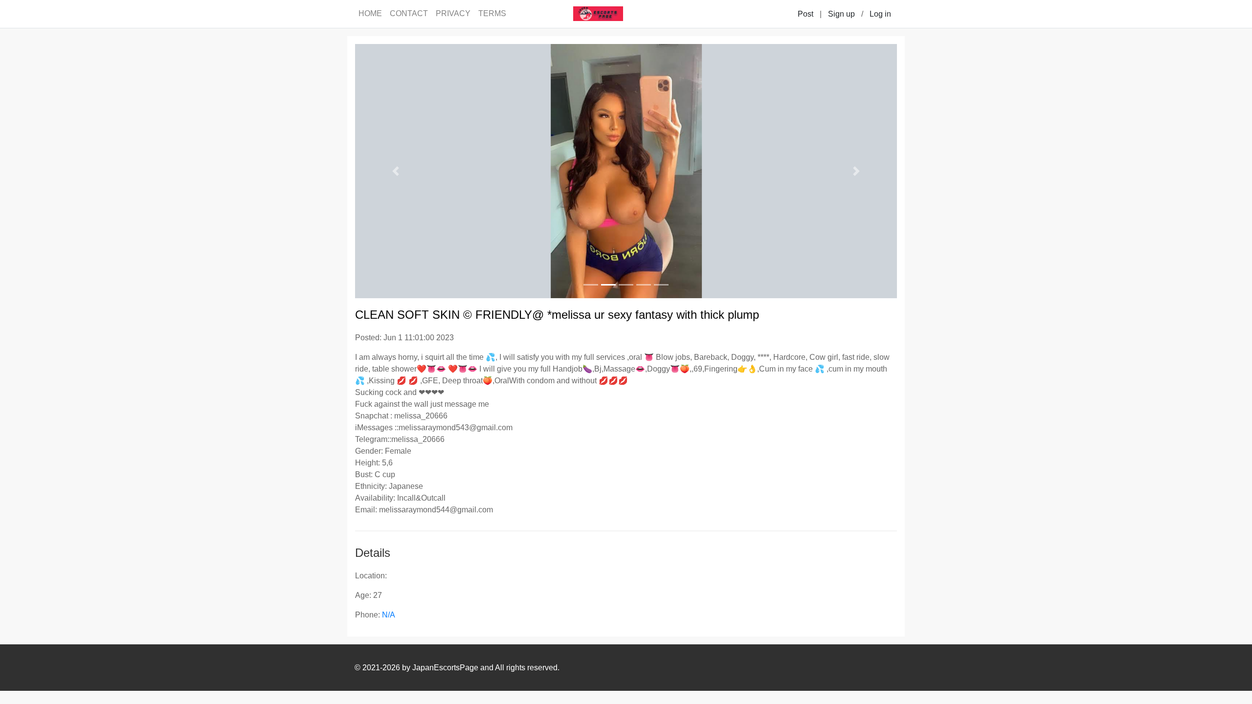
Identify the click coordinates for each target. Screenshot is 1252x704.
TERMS (492, 13)
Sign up (841, 14)
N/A (388, 615)
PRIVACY (453, 13)
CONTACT (409, 13)
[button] (395, 171)
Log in (880, 14)
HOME (370, 13)
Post (805, 14)
